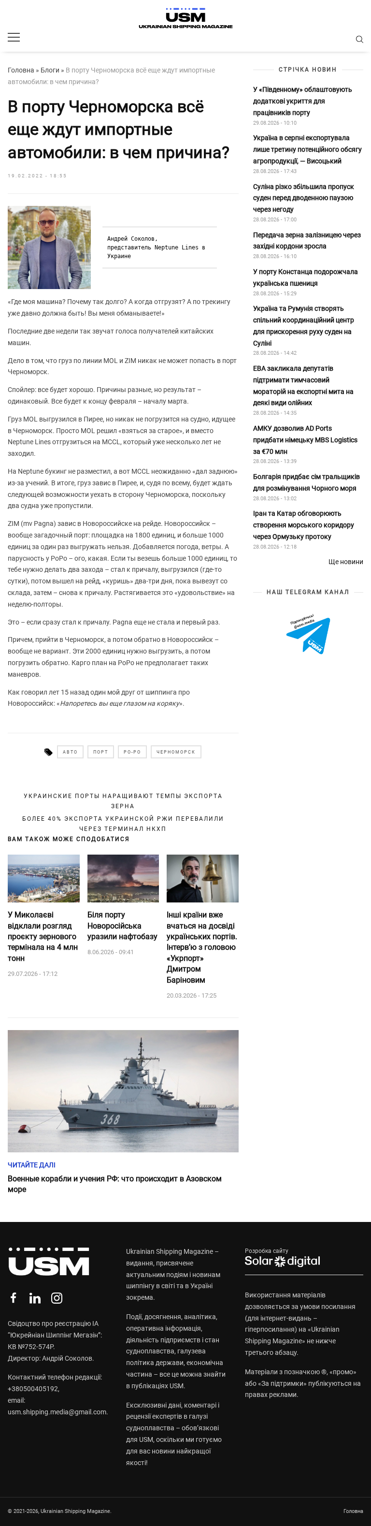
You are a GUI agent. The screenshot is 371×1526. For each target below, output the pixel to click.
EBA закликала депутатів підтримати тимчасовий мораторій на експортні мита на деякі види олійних (303, 385)
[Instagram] (56, 1298)
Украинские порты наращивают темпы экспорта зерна (123, 801)
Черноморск (176, 752)
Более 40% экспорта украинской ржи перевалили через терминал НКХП (123, 823)
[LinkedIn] (35, 1298)
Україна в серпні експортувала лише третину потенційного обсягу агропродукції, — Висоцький (307, 149)
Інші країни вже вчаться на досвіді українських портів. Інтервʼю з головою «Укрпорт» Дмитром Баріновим (202, 947)
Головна (21, 70)
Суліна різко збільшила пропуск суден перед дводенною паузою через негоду (303, 198)
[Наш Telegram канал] (308, 635)
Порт (100, 752)
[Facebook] (13, 1298)
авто (70, 752)
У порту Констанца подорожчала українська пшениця (305, 277)
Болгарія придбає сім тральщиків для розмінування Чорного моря (306, 482)
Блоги (50, 70)
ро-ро (132, 752)
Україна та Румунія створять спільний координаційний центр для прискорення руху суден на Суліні (303, 326)
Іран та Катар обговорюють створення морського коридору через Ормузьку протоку (303, 524)
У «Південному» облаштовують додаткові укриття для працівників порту (302, 101)
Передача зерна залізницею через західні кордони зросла (307, 240)
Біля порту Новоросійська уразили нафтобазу (122, 925)
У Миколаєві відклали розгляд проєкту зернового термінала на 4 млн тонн (43, 936)
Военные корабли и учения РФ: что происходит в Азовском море (115, 1184)
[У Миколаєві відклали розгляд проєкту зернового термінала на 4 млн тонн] (44, 879)
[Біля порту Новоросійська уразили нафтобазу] (123, 879)
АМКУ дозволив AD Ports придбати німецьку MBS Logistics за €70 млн (305, 439)
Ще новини (345, 562)
